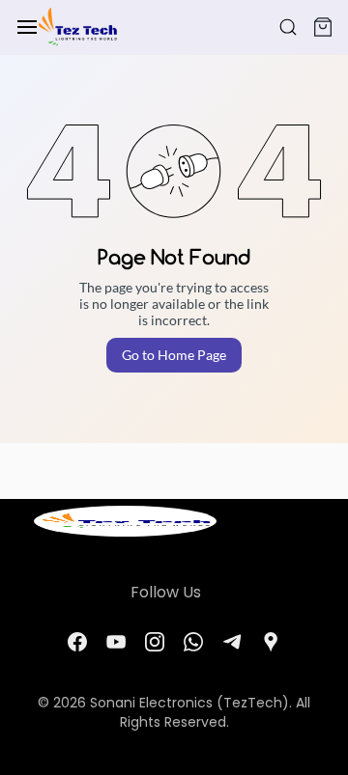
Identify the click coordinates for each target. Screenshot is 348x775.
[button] (323, 27)
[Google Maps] (270, 641)
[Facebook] (77, 641)
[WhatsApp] (193, 641)
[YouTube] (116, 641)
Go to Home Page (174, 354)
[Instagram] (154, 641)
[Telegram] (232, 641)
